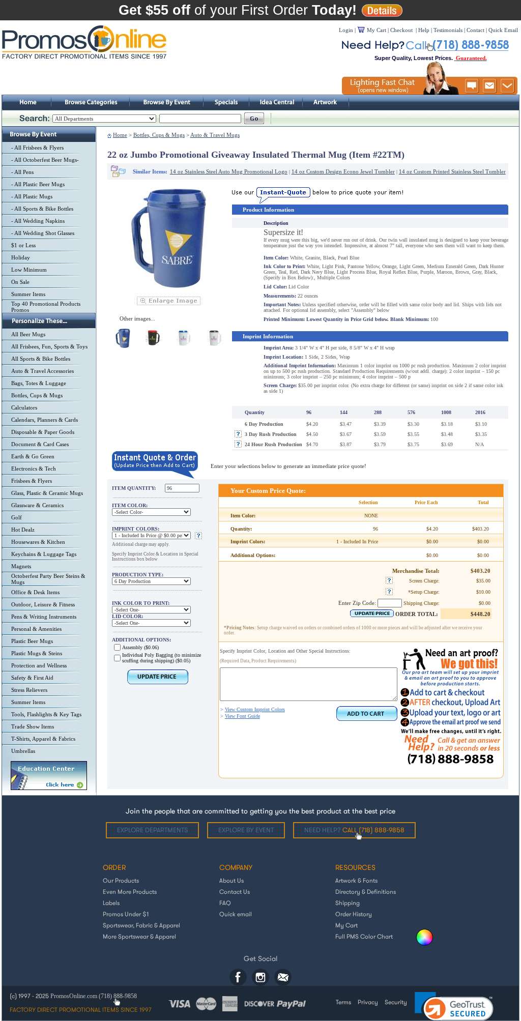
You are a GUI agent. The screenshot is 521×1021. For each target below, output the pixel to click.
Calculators (24, 407)
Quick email (235, 914)
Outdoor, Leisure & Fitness (43, 604)
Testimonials (447, 30)
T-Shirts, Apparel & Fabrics (43, 739)
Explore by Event (246, 830)
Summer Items (28, 294)
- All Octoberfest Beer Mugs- (45, 160)
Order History (353, 914)
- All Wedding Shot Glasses (42, 233)
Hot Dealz (23, 530)
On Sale (20, 282)
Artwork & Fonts (356, 880)
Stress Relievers (29, 690)
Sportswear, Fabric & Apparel (141, 925)
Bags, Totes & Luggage (38, 383)
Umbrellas (23, 751)
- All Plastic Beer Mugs (38, 184)
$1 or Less (23, 245)
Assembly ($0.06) (140, 647)
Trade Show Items (32, 726)
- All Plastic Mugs (31, 196)
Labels (111, 903)
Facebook (238, 977)
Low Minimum (29, 270)
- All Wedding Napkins (38, 221)
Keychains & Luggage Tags (43, 554)
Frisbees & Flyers (31, 481)
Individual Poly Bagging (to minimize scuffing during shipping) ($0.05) (161, 657)
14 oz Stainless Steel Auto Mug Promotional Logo (228, 171)
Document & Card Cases (40, 444)
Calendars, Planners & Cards (44, 420)
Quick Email (503, 30)
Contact (475, 30)
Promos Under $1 (126, 914)
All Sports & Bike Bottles (40, 359)
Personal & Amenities (36, 629)
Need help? (354, 830)
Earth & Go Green (32, 456)
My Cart (346, 925)
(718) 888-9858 (118, 996)
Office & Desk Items (35, 592)
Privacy (368, 1002)
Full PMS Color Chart (364, 936)
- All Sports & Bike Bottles (42, 209)
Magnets (21, 566)
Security (396, 1002)
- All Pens (22, 172)
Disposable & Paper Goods (42, 432)
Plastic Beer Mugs (32, 641)
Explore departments (152, 830)
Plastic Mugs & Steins (36, 653)
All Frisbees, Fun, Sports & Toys (49, 346)
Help (423, 30)
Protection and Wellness (39, 665)
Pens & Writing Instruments (43, 617)
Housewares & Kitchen (38, 542)
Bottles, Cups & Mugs (37, 395)
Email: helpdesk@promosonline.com (283, 977)
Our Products (121, 880)
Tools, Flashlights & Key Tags (46, 714)
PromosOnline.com (74, 996)
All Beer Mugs (28, 334)
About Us (231, 880)
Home (120, 135)
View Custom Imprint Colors (255, 709)
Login (346, 30)
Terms (343, 1002)
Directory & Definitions (365, 891)
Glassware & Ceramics (37, 505)
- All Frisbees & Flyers (37, 147)
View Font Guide (242, 716)
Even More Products (130, 891)
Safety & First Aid (32, 678)
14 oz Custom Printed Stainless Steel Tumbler (452, 171)
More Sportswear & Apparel (139, 936)
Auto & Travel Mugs (215, 135)
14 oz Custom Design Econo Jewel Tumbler (343, 171)
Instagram (260, 977)
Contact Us (234, 891)
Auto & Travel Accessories (42, 371)
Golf (16, 517)
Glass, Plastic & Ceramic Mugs (47, 493)
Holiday (20, 257)
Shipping (347, 903)
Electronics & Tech (33, 468)
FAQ (225, 903)
